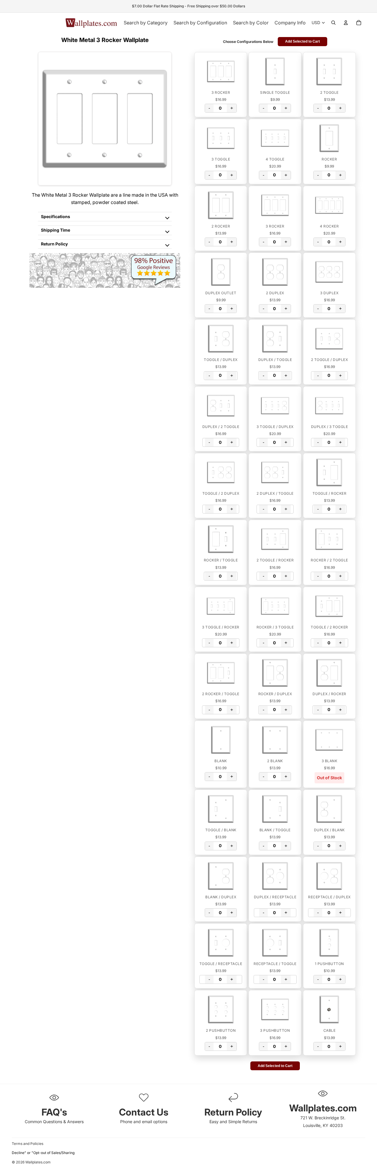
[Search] (333, 22)
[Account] (345, 22)
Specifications (55, 216)
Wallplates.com (38, 1162)
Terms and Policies (27, 1143)
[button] (220, 71)
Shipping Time (55, 230)
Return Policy (54, 243)
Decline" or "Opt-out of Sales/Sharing (43, 1152)
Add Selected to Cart (302, 41)
